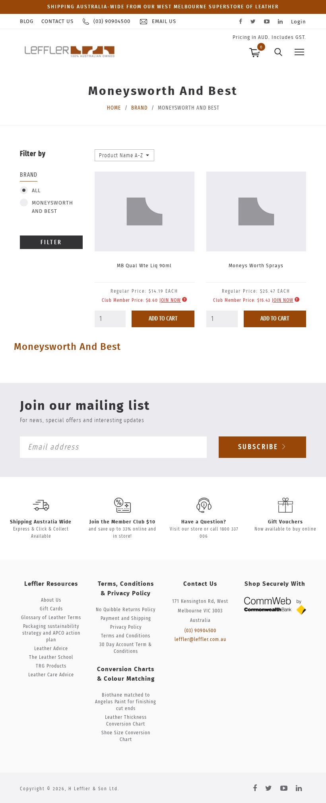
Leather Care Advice (51, 675)
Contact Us (57, 21)
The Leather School (51, 657)
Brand (139, 108)
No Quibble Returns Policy (125, 609)
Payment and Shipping (126, 618)
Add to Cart (163, 319)
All (36, 190)
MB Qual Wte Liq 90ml (144, 265)
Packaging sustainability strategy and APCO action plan (51, 633)
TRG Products (51, 666)
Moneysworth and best (52, 207)
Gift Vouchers (285, 521)
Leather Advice (51, 648)
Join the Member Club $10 (122, 521)
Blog (26, 21)
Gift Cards (51, 609)
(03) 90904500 (200, 630)
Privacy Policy (126, 627)
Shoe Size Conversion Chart (125, 736)
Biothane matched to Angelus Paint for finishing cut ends (125, 702)
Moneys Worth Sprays (256, 265)
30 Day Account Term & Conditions (125, 648)
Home (114, 108)
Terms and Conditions (125, 636)
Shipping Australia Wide (41, 521)
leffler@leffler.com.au (200, 639)
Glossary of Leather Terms (51, 617)
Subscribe (259, 447)
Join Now (170, 300)
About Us (51, 600)
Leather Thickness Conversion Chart (126, 721)
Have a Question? (203, 521)
